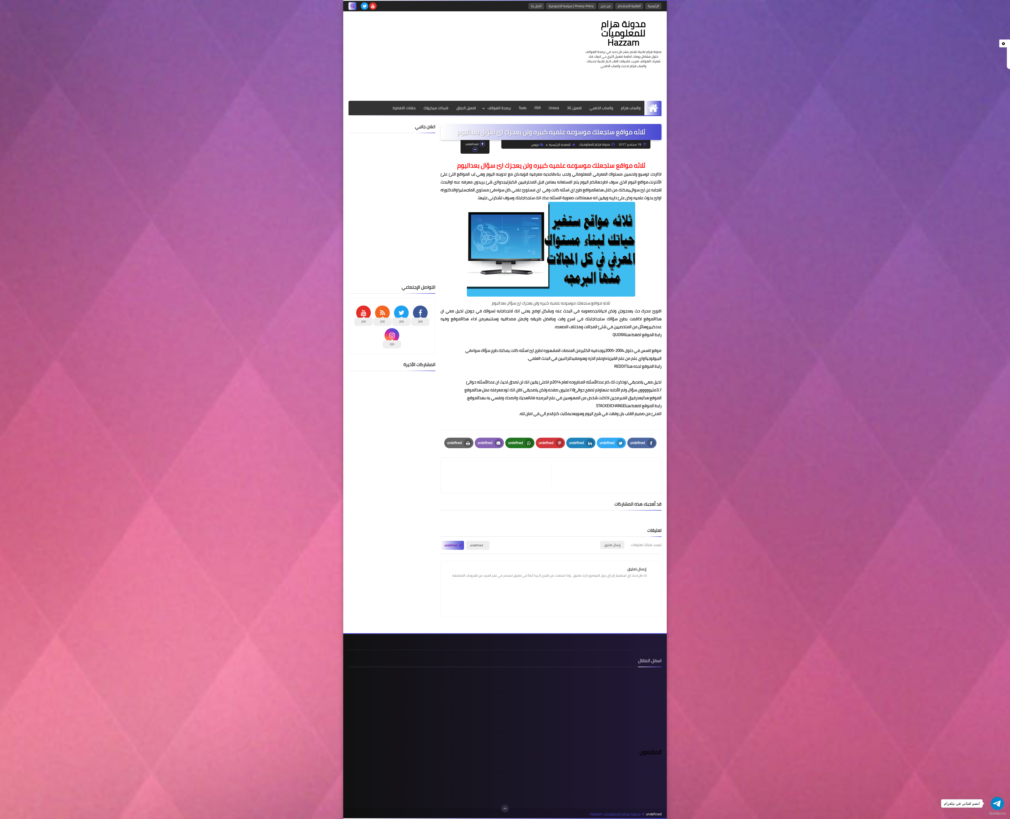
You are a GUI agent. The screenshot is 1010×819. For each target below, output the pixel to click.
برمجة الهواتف (499, 107)
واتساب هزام (630, 107)
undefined (476, 545)
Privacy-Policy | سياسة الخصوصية (571, 6)
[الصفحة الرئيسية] (652, 108)
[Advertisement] (444, 56)
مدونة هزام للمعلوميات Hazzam (623, 33)
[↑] (505, 808)
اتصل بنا (536, 6)
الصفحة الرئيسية (559, 144)
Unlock (554, 107)
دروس (535, 144)
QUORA (619, 334)
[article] (498, 475)
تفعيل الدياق (466, 107)
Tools (523, 107)
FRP (537, 107)
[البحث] (352, 6)
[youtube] (373, 6)
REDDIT (620, 366)
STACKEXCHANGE (610, 406)
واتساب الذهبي (601, 107)
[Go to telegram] (997, 803)
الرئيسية (653, 6)
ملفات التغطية (404, 107)
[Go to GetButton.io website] (997, 813)
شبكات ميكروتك (435, 107)
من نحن (606, 6)
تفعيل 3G (574, 107)
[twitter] (364, 6)
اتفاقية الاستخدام (629, 6)
